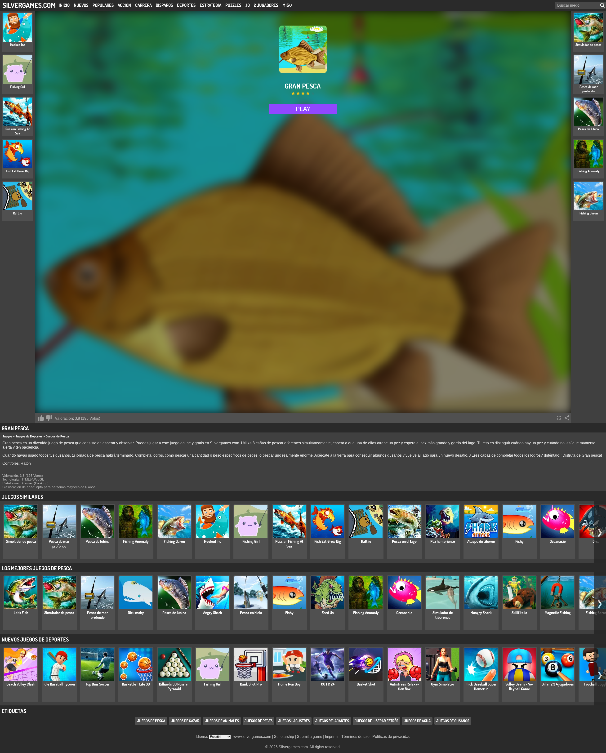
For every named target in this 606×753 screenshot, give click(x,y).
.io (247, 5)
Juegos (7, 436)
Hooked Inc (212, 541)
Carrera (143, 5)
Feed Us (328, 612)
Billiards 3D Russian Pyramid (174, 686)
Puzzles (233, 5)
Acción (124, 5)
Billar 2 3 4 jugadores (558, 684)
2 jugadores (266, 5)
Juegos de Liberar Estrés (376, 720)
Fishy (519, 541)
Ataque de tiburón (481, 541)
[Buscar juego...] (603, 5)
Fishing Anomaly (136, 541)
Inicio (64, 5)
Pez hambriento (442, 541)
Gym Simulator (442, 684)
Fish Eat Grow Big (327, 541)
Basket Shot (366, 684)
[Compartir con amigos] (567, 418)
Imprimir (332, 737)
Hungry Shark (481, 612)
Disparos (164, 5)
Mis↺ (287, 5)
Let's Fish (21, 612)
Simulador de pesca (21, 541)
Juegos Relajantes (332, 720)
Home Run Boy (289, 684)
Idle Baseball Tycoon (59, 684)
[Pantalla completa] (559, 418)
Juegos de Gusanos (452, 720)
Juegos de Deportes (29, 436)
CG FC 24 (327, 684)
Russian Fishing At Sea (289, 543)
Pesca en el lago (404, 541)
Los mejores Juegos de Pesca (37, 568)
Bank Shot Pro (251, 684)
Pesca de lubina (98, 541)
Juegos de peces (258, 720)
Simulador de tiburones (442, 615)
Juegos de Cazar (185, 720)
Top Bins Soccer (98, 684)
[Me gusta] (41, 418)
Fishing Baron (174, 541)
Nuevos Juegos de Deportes (35, 639)
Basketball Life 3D (136, 684)
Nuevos (81, 5)
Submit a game (309, 737)
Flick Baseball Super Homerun (481, 686)
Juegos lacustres (294, 720)
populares (103, 5)
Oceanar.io (558, 541)
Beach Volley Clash (20, 684)
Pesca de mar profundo (59, 543)
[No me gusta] (49, 418)
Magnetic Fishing (558, 612)
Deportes (186, 5)
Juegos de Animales (222, 720)
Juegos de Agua (417, 720)
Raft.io (366, 541)
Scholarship (284, 737)
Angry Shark (212, 612)
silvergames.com (29, 5)
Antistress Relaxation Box (404, 686)
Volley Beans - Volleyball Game (519, 686)
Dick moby (136, 612)
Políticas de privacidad (391, 737)
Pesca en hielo (251, 612)
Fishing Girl (251, 541)
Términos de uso (355, 737)
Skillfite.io (519, 612)
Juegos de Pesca (57, 436)
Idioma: (202, 737)
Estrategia (210, 5)
